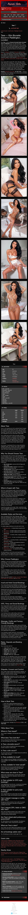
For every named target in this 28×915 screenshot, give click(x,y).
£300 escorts (6, 547)
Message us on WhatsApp (17, 890)
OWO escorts (6, 545)
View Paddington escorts (19, 859)
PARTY (13, 16)
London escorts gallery (15, 875)
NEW (23, 16)
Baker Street (17, 578)
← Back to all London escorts (7, 859)
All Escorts (14, 12)
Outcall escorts (20, 842)
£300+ (8, 14)
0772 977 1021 (7, 9)
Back (4, 23)
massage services (19, 58)
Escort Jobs (14, 907)
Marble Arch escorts (9, 853)
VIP (11, 14)
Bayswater (17, 52)
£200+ (5, 14)
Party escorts (6, 534)
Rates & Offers (20, 665)
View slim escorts (14, 860)
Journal (14, 911)
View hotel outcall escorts (7, 861)
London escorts (4, 840)
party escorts (12, 58)
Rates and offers (10, 845)
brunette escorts (20, 57)
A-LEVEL (19, 16)
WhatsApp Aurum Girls (9, 71)
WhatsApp (8, 8)
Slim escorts (6, 530)
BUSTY (14, 14)
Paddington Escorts (18, 31)
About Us (14, 903)
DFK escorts (6, 542)
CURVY (18, 14)
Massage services (7, 537)
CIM (16, 16)
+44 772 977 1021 (15, 28)
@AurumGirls (14, 913)
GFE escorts (7, 58)
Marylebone (11, 578)
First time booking (18, 845)
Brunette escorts (7, 528)
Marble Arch (6, 578)
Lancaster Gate (15, 381)
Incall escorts (13, 842)
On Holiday (14, 906)
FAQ (14, 904)
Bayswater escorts (20, 840)
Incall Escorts (10, 31)
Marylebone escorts (17, 853)
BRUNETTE (6, 16)
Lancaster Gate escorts (5, 842)
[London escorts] (14, 3)
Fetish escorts (6, 539)
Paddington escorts (11, 840)
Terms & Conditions (14, 910)
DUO (10, 16)
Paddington (7, 52)
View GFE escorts (23, 860)
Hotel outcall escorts (8, 549)
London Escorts (4, 31)
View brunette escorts (5, 860)
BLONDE (22, 14)
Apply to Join (14, 908)
